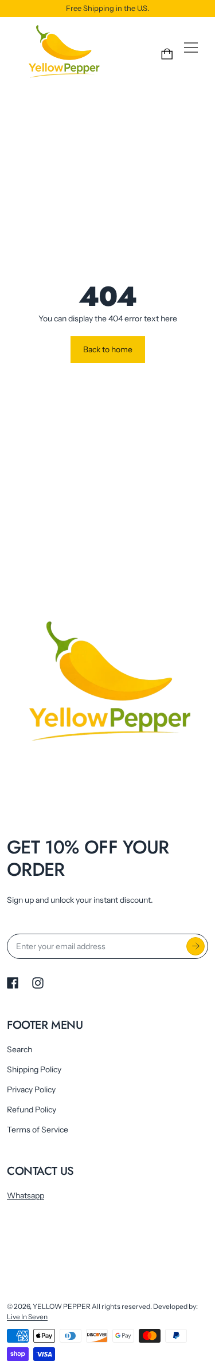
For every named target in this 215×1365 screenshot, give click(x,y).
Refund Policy (31, 1109)
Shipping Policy (34, 1069)
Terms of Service (37, 1129)
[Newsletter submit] (195, 946)
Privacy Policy (31, 1089)
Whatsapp (25, 1195)
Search (19, 1049)
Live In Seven (27, 1316)
